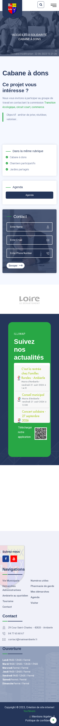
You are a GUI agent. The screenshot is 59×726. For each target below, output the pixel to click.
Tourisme (7, 601)
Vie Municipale (10, 580)
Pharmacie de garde (42, 586)
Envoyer (13, 265)
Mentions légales (42, 716)
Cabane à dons (29, 39)
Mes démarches (40, 591)
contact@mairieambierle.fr (22, 639)
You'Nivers (29, 711)
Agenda (35, 597)
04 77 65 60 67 (16, 633)
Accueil (18, 35)
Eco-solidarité (35, 35)
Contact (7, 606)
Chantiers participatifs (22, 163)
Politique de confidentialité (41, 720)
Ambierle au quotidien (15, 595)
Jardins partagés (19, 169)
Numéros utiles (39, 580)
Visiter (34, 602)
